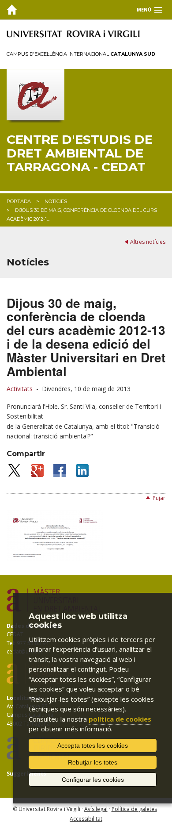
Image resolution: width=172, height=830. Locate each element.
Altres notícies (147, 242)
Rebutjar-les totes (92, 762)
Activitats (20, 388)
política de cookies (120, 719)
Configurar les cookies (93, 779)
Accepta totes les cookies (92, 745)
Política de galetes (134, 809)
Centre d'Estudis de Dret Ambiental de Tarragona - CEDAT (80, 153)
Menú (144, 10)
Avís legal (96, 809)
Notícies (56, 201)
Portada (19, 201)
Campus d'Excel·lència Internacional (81, 54)
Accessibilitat (86, 818)
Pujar (159, 498)
